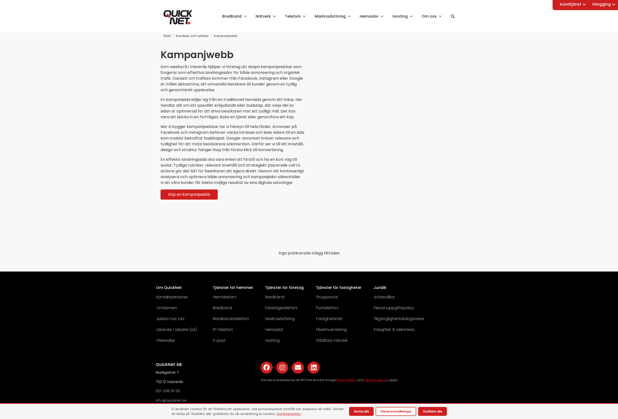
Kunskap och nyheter (192, 36)
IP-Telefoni (223, 329)
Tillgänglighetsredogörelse (399, 318)
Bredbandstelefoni (231, 318)
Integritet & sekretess (394, 329)
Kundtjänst (570, 4)
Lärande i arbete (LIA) (176, 329)
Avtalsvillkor (384, 297)
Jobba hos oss (170, 318)
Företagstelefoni (281, 308)
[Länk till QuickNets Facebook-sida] (266, 368)
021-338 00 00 (168, 390)
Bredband (222, 308)
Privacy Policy (346, 380)
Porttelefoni (327, 308)
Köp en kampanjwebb (189, 194)
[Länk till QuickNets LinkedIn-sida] (314, 368)
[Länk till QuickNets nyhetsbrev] (298, 368)
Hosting (272, 340)
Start (167, 36)
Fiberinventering (331, 329)
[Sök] (454, 16)
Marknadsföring (280, 318)
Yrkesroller (165, 340)
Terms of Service (376, 380)
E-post (219, 340)
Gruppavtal (327, 297)
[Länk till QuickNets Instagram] (282, 368)
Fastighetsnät (329, 318)
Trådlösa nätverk (332, 340)
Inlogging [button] (601, 4)
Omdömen (166, 308)
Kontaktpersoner (172, 297)
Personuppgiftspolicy (394, 308)
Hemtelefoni (224, 297)
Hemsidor (274, 329)
